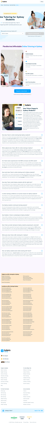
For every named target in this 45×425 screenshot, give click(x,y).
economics (14, 151)
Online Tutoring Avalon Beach (6, 289)
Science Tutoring (4, 373)
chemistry (26, 149)
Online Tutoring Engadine (6, 301)
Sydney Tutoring (26, 371)
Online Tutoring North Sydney (28, 278)
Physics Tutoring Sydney (27, 279)
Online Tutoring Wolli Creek (6, 339)
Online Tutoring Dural (5, 300)
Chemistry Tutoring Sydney (6, 277)
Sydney (17, 5)
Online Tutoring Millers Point (27, 316)
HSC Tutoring (3, 394)
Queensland (25, 394)
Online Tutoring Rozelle (27, 326)
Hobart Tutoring (26, 379)
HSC (40, 175)
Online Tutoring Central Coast (7, 298)
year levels (32, 175)
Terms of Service (33, 422)
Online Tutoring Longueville (6, 314)
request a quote (16, 252)
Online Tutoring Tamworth (6, 335)
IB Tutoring (3, 390)
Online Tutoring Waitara (27, 335)
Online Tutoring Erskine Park (6, 303)
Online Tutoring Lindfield (27, 309)
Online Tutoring (6, 5)
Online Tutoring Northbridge (6, 321)
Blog (1, 385)
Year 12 (32, 237)
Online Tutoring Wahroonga (27, 334)
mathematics (17, 149)
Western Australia (26, 396)
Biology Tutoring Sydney (6, 276)
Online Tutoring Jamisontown (28, 304)
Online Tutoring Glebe (26, 301)
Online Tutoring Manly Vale (6, 316)
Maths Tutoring (4, 370)
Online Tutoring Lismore (27, 310)
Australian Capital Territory (28, 402)
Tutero (2, 5)
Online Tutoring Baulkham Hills (7, 291)
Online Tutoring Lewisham (27, 308)
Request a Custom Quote (21, 91)
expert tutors (39, 138)
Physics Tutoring (4, 379)
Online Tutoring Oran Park (27, 323)
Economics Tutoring (4, 381)
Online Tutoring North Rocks (27, 319)
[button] (41, 2)
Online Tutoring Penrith (6, 326)
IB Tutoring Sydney (26, 276)
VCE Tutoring (3, 392)
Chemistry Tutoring (4, 375)
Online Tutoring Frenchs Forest (28, 300)
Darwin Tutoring (26, 383)
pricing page (21, 177)
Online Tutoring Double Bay (27, 298)
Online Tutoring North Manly (6, 323)
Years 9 (40, 241)
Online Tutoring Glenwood (27, 303)
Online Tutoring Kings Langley (7, 308)
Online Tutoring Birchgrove (27, 289)
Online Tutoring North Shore (27, 320)
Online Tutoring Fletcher (6, 304)
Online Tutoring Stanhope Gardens (7, 331)
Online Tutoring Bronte (27, 291)
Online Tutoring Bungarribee (6, 294)
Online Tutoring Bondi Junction (28, 290)
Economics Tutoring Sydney (6, 278)
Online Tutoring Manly (5, 315)
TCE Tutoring (3, 402)
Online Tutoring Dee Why (27, 296)
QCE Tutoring (3, 396)
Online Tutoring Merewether (27, 315)
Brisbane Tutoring (26, 373)
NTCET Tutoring (4, 404)
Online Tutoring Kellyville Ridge (7, 306)
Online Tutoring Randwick (6, 329)
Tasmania (25, 400)
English (38, 149)
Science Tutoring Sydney (6, 282)
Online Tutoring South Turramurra (28, 329)
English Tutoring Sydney (6, 279)
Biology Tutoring (4, 377)
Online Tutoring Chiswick (27, 294)
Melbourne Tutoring (27, 370)
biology (21, 149)
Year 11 (11, 152)
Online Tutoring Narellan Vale (6, 319)
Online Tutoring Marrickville (27, 314)
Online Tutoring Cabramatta (6, 295)
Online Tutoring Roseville (27, 325)
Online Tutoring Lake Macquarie (7, 310)
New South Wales (12, 5)
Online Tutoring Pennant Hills (6, 325)
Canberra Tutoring (26, 381)
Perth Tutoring (26, 375)
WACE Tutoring (4, 398)
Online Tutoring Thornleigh (27, 331)
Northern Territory (26, 404)
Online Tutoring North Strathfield (28, 321)
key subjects (4, 167)
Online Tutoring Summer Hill (6, 334)
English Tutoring (4, 371)
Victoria (24, 390)
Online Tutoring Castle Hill (6, 296)
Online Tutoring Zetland (6, 340)
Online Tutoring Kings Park (6, 309)
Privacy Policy (26, 422)
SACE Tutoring (3, 400)
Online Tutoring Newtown (6, 320)
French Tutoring (4, 383)
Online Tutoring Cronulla (27, 295)
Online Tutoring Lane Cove (27, 306)
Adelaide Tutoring (26, 377)
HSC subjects (25, 151)
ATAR (36, 227)
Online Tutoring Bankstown (6, 290)
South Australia (26, 398)
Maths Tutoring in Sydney (27, 277)
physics (30, 149)
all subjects (25, 175)
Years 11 (14, 244)
